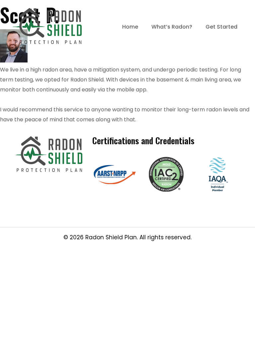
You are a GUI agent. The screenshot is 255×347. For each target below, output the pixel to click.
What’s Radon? (171, 27)
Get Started (221, 27)
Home (130, 27)
